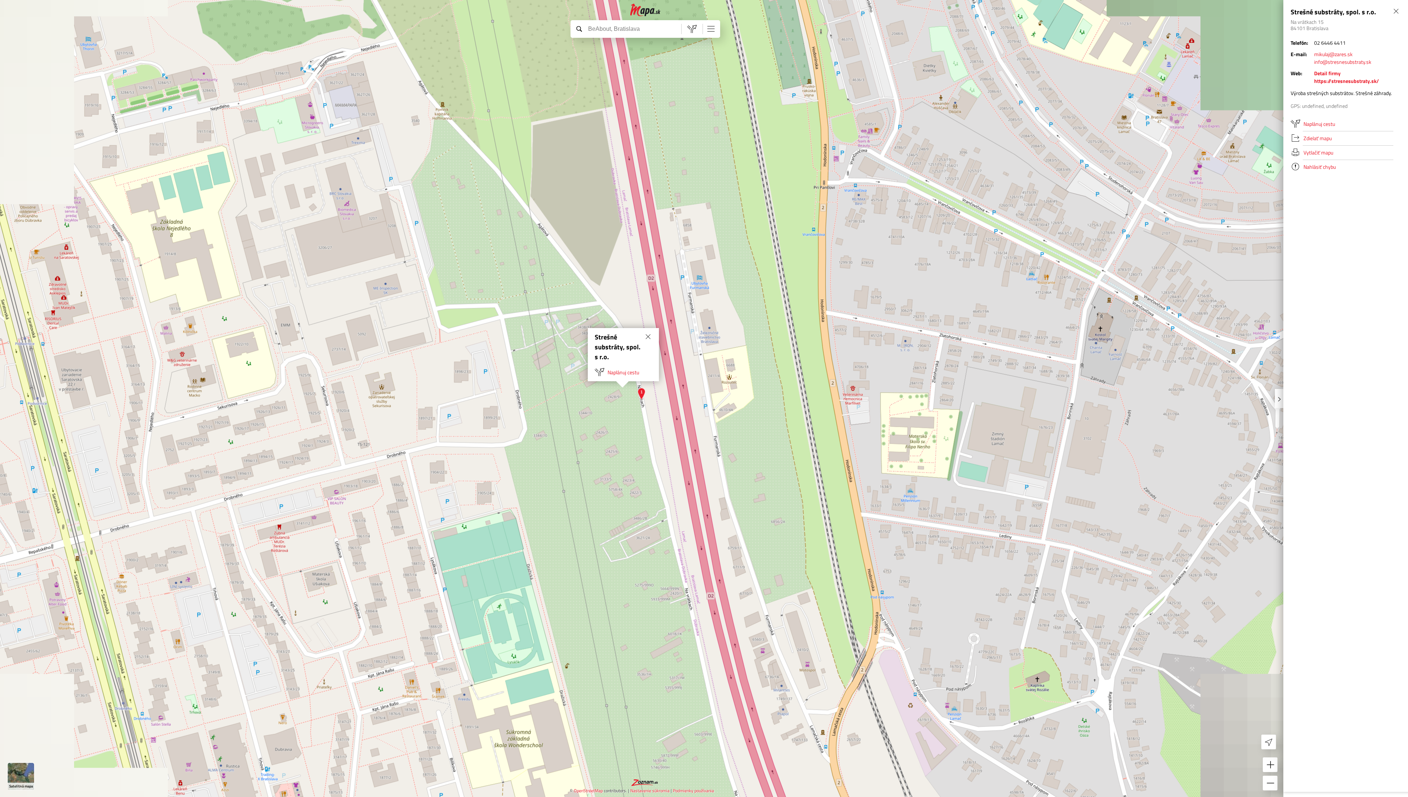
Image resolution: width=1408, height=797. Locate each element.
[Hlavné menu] (711, 28)
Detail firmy (1327, 73)
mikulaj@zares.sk (1333, 54)
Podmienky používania (693, 790)
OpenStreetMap (588, 790)
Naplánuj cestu (623, 372)
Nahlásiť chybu (1320, 167)
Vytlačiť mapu (1318, 152)
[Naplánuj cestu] (692, 29)
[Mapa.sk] (645, 10)
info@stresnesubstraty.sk (1342, 62)
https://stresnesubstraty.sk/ (1346, 81)
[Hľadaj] (579, 28)
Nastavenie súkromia (650, 790)
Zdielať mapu (1318, 138)
